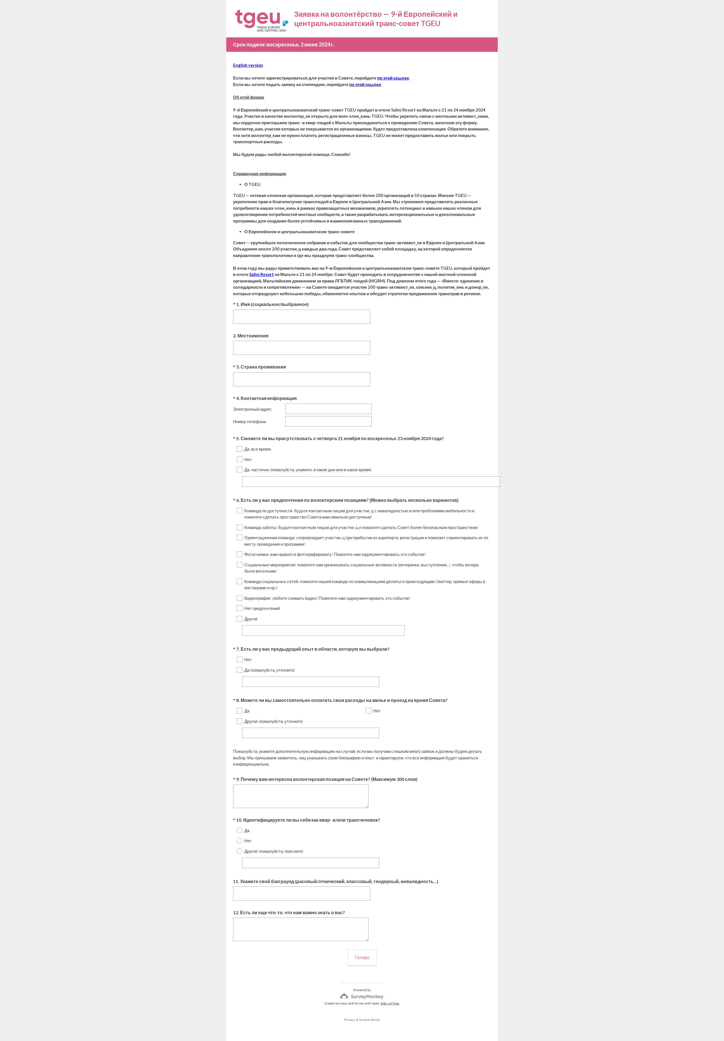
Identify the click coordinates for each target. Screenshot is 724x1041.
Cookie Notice (369, 1020)
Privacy (349, 1020)
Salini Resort (261, 274)
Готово (362, 957)
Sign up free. (390, 1003)
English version (248, 65)
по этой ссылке (393, 77)
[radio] (236, 830)
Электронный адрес (252, 409)
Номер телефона (249, 421)
